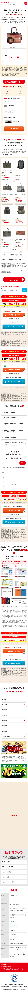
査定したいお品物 (13, 98)
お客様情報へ (14, 129)
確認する (23, 463)
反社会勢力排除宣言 (5, 969)
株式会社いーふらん (5, 966)
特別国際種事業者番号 (17, 969)
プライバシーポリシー (19, 968)
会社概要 (3, 968)
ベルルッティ (12, 47)
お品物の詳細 (9, 106)
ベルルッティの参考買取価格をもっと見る (13, 255)
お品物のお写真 (10, 117)
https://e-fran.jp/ (14, 926)
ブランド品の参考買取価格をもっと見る (12, 260)
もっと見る (14, 249)
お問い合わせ (10, 968)
